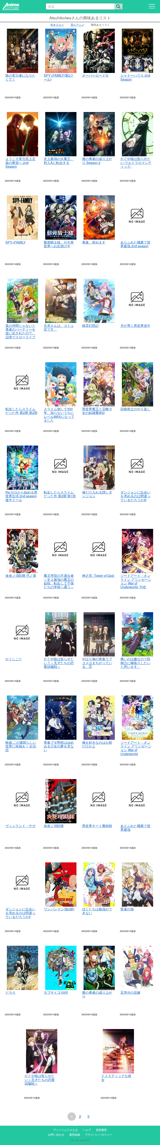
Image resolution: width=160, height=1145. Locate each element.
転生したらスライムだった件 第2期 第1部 (60, 494)
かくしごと (13, 658)
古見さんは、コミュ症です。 (59, 327)
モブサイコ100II (56, 992)
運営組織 (74, 1134)
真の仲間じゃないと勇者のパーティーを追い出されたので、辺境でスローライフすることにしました (20, 333)
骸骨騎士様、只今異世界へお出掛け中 (59, 244)
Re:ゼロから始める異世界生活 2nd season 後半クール (21, 496)
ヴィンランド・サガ (20, 825)
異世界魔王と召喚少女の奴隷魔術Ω (97, 410)
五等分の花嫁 (130, 992)
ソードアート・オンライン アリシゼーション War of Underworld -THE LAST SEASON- (135, 583)
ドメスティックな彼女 (116, 1077)
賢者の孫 (127, 909)
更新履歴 (101, 1130)
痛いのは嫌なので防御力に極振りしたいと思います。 (135, 662)
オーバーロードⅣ (95, 75)
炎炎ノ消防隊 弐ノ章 (20, 575)
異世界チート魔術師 (97, 825)
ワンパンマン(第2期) (59, 909)
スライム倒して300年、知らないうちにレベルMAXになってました (59, 414)
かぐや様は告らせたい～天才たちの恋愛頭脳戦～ (40, 1079)
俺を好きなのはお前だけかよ (97, 744)
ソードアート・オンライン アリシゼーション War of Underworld (135, 748)
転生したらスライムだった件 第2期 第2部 (21, 410)
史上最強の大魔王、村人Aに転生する (59, 160)
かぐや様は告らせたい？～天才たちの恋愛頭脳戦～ (59, 662)
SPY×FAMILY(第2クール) (59, 77)
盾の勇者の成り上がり (97, 994)
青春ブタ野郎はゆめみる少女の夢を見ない (59, 746)
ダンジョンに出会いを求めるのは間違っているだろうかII (20, 913)
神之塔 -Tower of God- (98, 575)
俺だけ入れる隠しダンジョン (97, 494)
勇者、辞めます (93, 242)
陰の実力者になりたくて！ (20, 77)
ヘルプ (87, 1130)
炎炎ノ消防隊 (54, 825)
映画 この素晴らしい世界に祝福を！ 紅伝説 (20, 746)
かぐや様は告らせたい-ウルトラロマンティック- (135, 162)
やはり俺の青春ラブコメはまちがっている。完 (97, 662)
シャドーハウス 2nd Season (135, 77)
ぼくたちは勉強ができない (97, 911)
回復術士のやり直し (135, 408)
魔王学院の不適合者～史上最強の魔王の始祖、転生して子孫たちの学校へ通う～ (59, 581)
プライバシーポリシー (98, 1134)
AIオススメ (57, 25)
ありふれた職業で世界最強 (135, 827)
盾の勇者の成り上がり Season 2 (97, 160)
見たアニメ (77, 25)
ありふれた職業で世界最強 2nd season (135, 244)
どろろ (10, 992)
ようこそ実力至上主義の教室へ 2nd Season (20, 162)
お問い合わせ (56, 1134)
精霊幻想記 (90, 325)
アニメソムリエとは (65, 1130)
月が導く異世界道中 (135, 325)
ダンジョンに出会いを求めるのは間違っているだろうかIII (135, 496)
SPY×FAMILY (15, 242)
